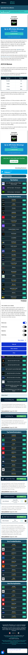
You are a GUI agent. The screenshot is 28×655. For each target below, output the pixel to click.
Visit (24, 183)
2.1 (22, 501)
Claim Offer (14, 33)
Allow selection (14, 348)
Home (2, 11)
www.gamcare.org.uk (18, 636)
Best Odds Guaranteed (5, 56)
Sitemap (9, 643)
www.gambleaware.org (9, 636)
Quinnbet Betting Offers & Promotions (17, 11)
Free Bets (14, 644)
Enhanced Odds (17, 641)
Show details (21, 340)
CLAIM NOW (14, 161)
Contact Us (16, 642)
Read (21, 399)
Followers (8, 171)
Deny (14, 352)
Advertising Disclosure (20, 168)
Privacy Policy (4, 643)
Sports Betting (23, 643)
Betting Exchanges (9, 641)
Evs (22, 520)
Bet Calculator (20, 640)
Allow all (14, 344)
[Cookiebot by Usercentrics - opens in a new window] (21, 301)
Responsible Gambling (6, 640)
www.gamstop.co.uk (14, 637)
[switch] (25, 327)
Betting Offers (6, 11)
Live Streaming (14, 640)
